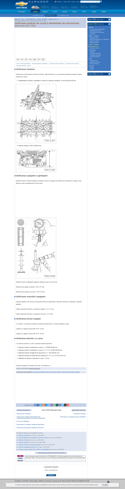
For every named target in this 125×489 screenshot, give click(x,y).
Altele (104, 12)
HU (88, 481)
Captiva (45, 12)
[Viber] (51, 405)
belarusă (47, 372)
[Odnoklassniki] (43, 405)
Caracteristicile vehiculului (97, 32)
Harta (69, 1)
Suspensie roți (93, 60)
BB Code (20, 460)
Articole (65, 1)
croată (62, 372)
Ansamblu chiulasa (79, 413)
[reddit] (68, 405)
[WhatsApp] (54, 405)
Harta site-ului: (66, 481)
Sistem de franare (94, 63)
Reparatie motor (94, 38)
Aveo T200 (63, 15)
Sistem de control (94, 41)
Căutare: (78, 1)
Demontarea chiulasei (24, 413)
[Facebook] (38, 405)
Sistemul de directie (95, 62)
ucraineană (53, 372)
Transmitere (92, 50)
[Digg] (65, 405)
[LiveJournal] (57, 405)
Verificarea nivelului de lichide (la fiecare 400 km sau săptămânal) (41, 449)
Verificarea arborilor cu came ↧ (24, 65)
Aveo (35, 12)
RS (79, 481)
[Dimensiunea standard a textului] (26, 59)
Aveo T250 (51, 15)
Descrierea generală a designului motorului (30, 427)
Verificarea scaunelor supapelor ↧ (57, 63)
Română (59, 1)
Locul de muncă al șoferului (97, 29)
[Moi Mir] (46, 405)
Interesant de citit (56, 481)
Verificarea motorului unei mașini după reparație (36, 444)
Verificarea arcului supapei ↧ (72, 63)
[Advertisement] (51, 43)
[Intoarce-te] (17, 59)
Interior (92, 69)
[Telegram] (49, 405)
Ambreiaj (92, 52)
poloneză (66, 372)
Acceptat (105, 485)
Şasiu (90, 58)
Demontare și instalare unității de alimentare (30, 424)
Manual (91, 27)
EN (71, 481)
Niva (84, 12)
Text (20, 456)
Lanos (74, 12)
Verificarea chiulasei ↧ (26, 63)
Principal (21, 12)
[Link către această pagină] (38, 59)
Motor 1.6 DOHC (94, 44)
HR (81, 481)
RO (83, 481)
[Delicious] (62, 405)
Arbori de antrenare (95, 56)
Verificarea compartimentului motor (33, 447)
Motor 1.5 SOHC (94, 36)
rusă (33, 372)
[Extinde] (109, 19)
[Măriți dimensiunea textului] (30, 59)
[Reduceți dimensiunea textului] (22, 59)
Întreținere (92, 34)
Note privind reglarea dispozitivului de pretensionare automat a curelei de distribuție (31, 417)
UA (77, 481)
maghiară (77, 372)
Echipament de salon (95, 30)
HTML (20, 458)
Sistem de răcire (94, 42)
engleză (37, 372)
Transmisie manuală (95, 53)
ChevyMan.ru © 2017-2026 (21, 481)
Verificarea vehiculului (31, 435)
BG (73, 481)
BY (75, 481)
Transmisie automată (95, 55)
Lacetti (64, 12)
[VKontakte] (35, 405)
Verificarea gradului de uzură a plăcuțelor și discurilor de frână (40, 437)
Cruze (55, 12)
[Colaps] (109, 24)
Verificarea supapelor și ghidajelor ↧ (40, 63)
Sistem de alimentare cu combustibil (99, 39)
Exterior (92, 67)
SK (86, 481)
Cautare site (48, 481)
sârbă (58, 372)
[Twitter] (40, 405)
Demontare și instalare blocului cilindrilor (72, 416)
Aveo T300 (38, 15)
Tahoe (94, 12)
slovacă (72, 372)
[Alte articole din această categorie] (34, 59)
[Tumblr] (60, 405)
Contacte (73, 1)
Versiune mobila (33, 481)
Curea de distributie (23, 421)
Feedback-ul (41, 481)
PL (84, 481)
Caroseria (91, 66)
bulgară (42, 372)
